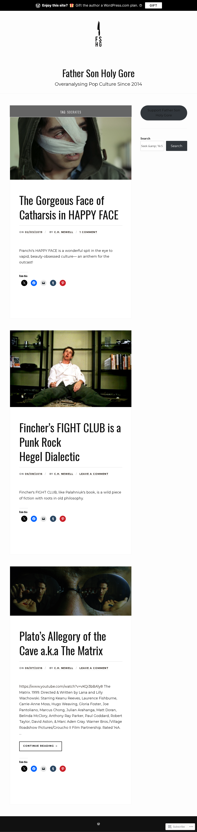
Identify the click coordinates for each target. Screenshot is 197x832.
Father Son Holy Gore (98, 73)
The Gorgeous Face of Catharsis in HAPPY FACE (69, 207)
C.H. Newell (63, 232)
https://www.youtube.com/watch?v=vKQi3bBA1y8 (61, 686)
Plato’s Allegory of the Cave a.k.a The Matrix (62, 642)
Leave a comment (94, 473)
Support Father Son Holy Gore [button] (164, 112)
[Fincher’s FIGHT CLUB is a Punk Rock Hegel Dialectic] (70, 406)
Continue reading (37, 747)
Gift (153, 5)
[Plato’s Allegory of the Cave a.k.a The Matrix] (70, 614)
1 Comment (88, 232)
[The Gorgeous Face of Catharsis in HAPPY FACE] (70, 178)
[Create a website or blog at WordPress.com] (98, 824)
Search (145, 138)
